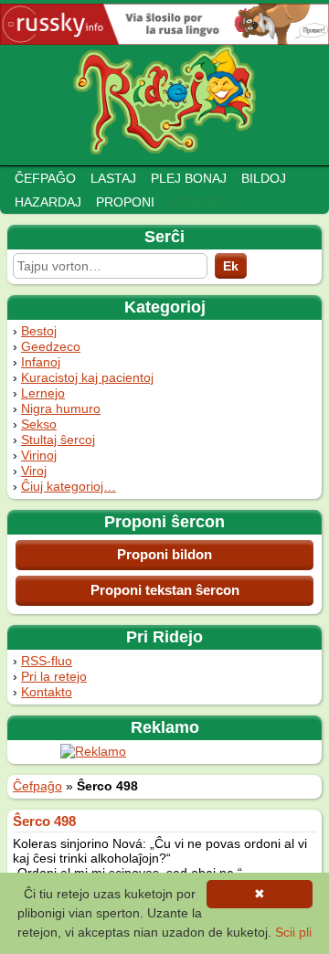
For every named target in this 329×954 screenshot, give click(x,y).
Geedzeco (50, 346)
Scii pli (293, 932)
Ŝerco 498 (44, 821)
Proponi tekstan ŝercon (164, 590)
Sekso (39, 424)
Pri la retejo (54, 676)
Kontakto (46, 691)
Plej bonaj (189, 178)
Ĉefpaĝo (45, 178)
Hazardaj (48, 202)
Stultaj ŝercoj (58, 439)
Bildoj (263, 178)
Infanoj (40, 362)
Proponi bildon (164, 554)
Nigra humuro (61, 408)
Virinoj (39, 455)
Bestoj (39, 330)
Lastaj (113, 178)
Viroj (34, 470)
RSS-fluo (46, 660)
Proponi (125, 202)
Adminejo (202, 202)
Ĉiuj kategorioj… (68, 486)
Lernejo (43, 393)
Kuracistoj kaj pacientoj (87, 377)
